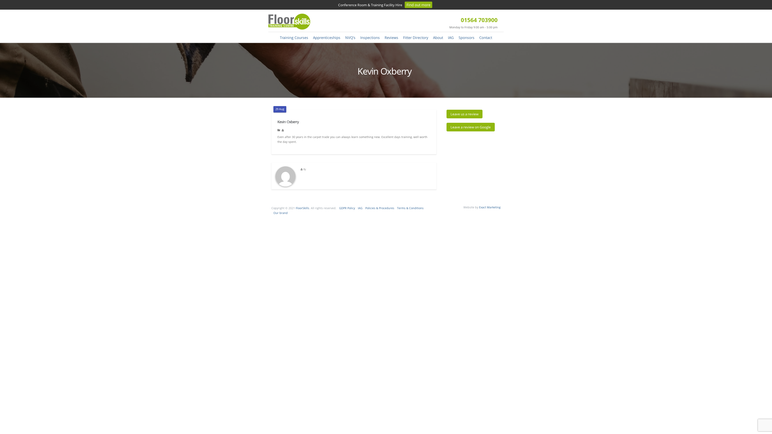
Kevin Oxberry (288, 121)
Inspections (370, 37)
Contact (485, 37)
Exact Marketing (490, 207)
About (438, 37)
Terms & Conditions (410, 208)
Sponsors (466, 37)
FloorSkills (302, 208)
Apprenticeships (326, 37)
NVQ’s (350, 37)
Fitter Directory (415, 37)
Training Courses (294, 37)
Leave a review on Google (471, 127)
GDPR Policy (347, 208)
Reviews (391, 37)
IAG (451, 37)
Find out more (418, 4)
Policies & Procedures (379, 208)
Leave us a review (464, 114)
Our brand (280, 213)
